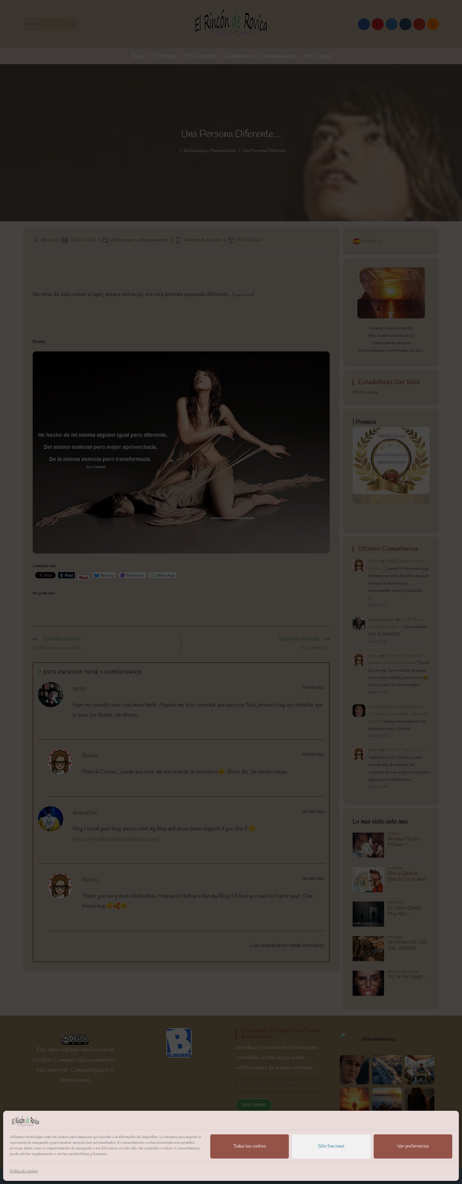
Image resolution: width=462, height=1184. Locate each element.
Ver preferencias (413, 1146)
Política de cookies (24, 1171)
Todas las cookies (249, 1146)
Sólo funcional (331, 1146)
